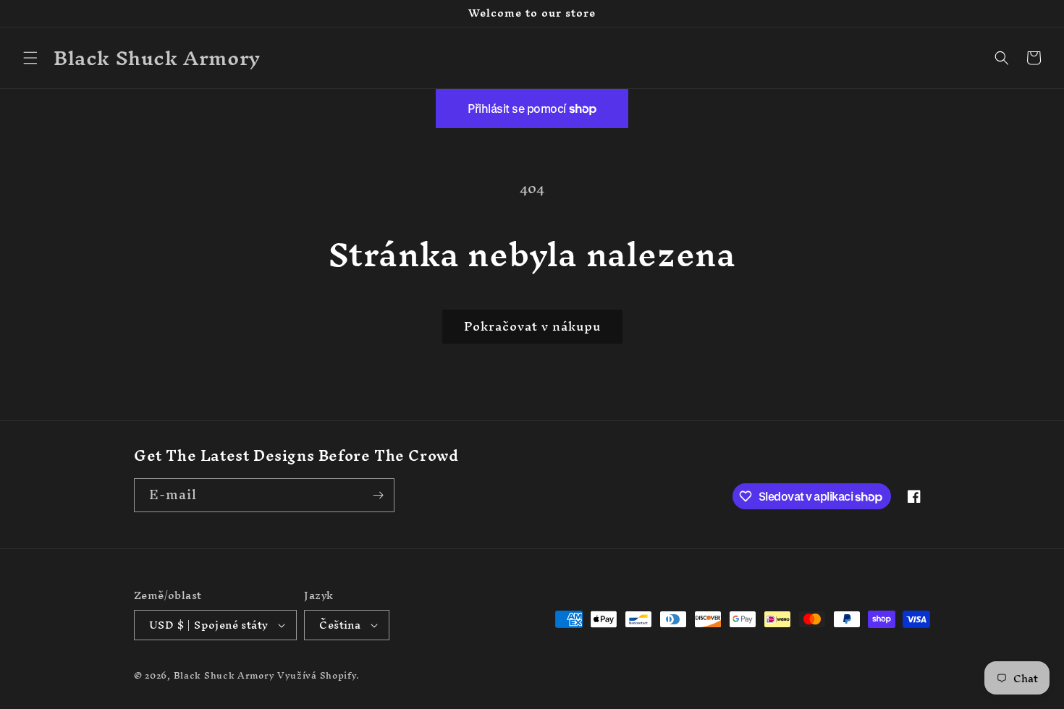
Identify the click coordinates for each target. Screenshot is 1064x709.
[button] (30, 58)
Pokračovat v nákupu (532, 326)
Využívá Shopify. (318, 675)
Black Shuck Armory (224, 675)
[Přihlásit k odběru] (378, 495)
